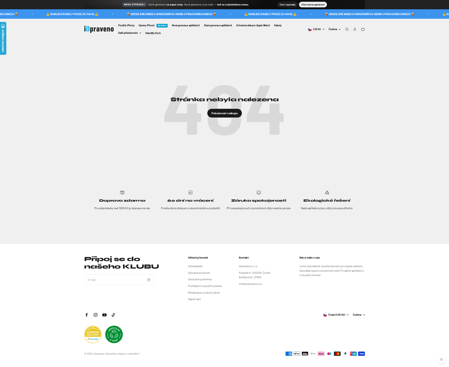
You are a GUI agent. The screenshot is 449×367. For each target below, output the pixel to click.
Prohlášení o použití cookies (205, 285)
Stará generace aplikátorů (218, 25)
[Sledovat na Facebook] (86, 315)
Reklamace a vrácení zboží (204, 292)
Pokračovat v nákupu (225, 113)
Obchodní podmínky (200, 279)
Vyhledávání (195, 266)
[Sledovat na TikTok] (113, 315)
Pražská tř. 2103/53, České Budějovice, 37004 (254, 275)
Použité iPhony (126, 25)
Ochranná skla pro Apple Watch (253, 25)
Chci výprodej (287, 4)
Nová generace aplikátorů (186, 25)
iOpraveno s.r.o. (248, 266)
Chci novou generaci (313, 4)
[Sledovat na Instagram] (95, 315)
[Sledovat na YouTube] (104, 315)
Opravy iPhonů (152, 25)
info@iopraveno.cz (250, 283)
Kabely (278, 25)
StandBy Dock (153, 33)
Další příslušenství (128, 32)
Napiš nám (194, 299)
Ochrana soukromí (199, 272)
